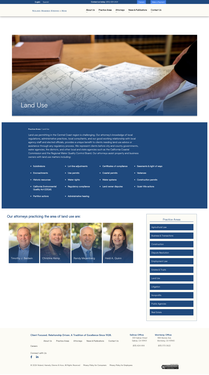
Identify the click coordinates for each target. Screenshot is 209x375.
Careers (141, 2)
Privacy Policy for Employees (121, 365)
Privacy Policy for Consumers (94, 365)
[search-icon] (170, 10)
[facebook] (31, 357)
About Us (90, 10)
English (37, 2)
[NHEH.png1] (49, 10)
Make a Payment (158, 2)
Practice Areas (105, 10)
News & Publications (137, 10)
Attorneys (120, 10)
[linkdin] (37, 357)
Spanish (46, 2)
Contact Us (156, 10)
